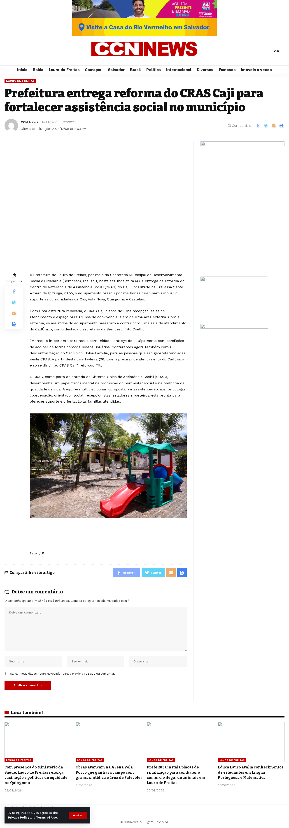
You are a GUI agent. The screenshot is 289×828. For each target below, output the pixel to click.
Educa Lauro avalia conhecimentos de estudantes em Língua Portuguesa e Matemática (251, 772)
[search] (268, 50)
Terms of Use (46, 817)
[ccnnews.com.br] (144, 50)
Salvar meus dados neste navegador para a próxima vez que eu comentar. (62, 673)
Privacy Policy (18, 817)
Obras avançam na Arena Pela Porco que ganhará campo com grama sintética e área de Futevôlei (109, 772)
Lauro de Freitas (20, 80)
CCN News (29, 122)
